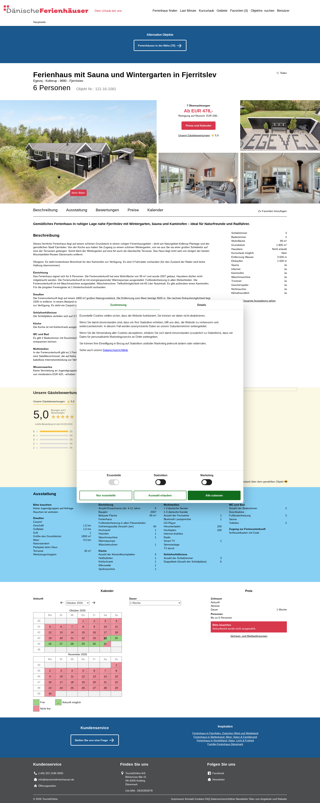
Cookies (199, 798)
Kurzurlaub (206, 10)
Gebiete (222, 10)
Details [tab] (201, 304)
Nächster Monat (94, 603)
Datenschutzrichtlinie (223, 798)
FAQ (207, 798)
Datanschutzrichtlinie (115, 350)
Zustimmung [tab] (118, 304)
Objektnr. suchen (262, 10)
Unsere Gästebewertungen (194, 135)
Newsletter (242, 798)
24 (105, 638)
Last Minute (188, 10)
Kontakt (189, 798)
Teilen (283, 72)
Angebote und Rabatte (273, 798)
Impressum (177, 798)
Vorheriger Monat (62, 603)
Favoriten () (239, 10)
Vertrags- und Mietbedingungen (248, 636)
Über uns (254, 798)
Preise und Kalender (198, 125)
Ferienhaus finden (165, 10)
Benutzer (283, 10)
